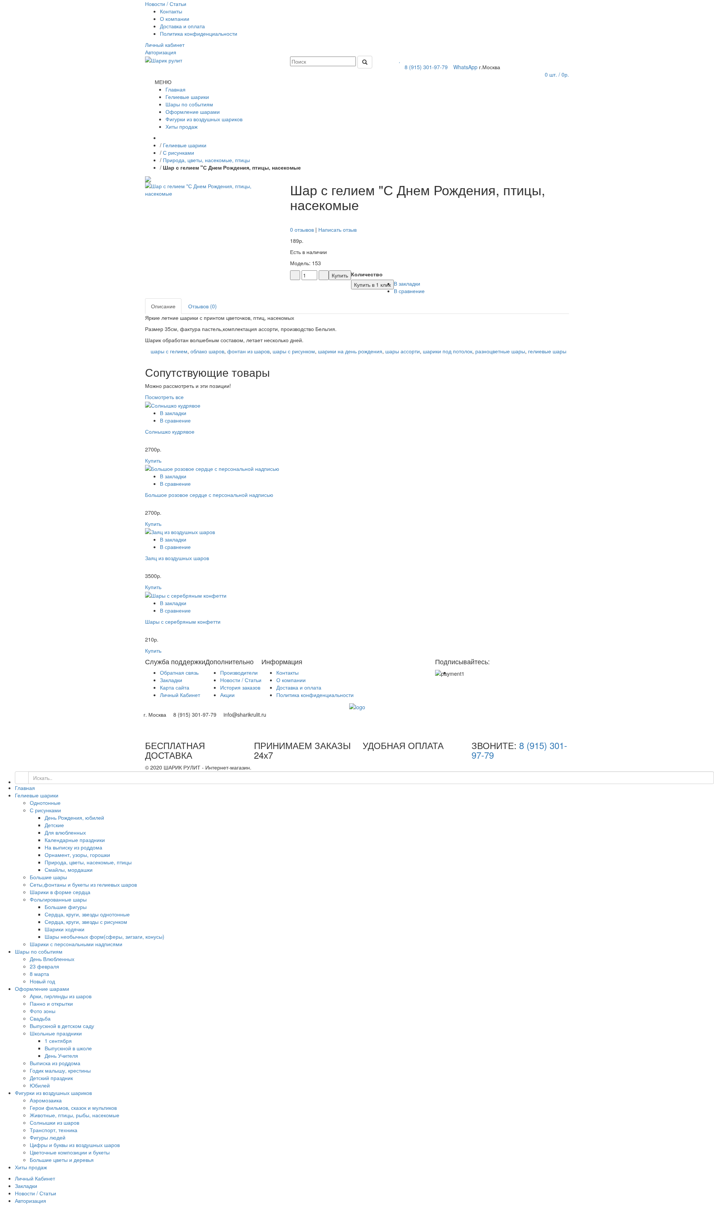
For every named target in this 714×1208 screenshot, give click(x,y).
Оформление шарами (42, 988)
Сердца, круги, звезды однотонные (87, 914)
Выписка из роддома (55, 1063)
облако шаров (207, 351)
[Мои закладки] (400, 59)
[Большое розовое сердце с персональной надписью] (212, 468)
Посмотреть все (164, 397)
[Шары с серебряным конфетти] (185, 594)
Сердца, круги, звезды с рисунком (86, 921)
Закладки (171, 680)
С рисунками (178, 152)
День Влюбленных (52, 959)
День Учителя (61, 1055)
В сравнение (175, 420)
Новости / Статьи (240, 680)
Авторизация (30, 1200)
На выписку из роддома (73, 847)
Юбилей (40, 1085)
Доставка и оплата (182, 26)
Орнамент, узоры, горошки (77, 854)
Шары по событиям (38, 951)
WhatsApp (464, 67)
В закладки (173, 413)
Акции (227, 694)
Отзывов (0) (202, 306)
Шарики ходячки (64, 929)
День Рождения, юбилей (74, 817)
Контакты (171, 11)
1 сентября (58, 1040)
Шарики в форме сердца (60, 892)
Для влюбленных (65, 832)
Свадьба (40, 1018)
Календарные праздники (75, 840)
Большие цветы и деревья (62, 1159)
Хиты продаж (31, 1167)
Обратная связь (179, 672)
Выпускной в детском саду (62, 1025)
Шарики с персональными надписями (76, 944)
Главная (25, 787)
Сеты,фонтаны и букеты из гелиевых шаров (83, 884)
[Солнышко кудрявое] (172, 404)
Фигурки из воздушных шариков (53, 1092)
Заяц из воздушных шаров (177, 558)
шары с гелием (169, 351)
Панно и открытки (51, 1003)
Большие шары (48, 877)
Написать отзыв (337, 229)
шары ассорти (402, 351)
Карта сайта (174, 687)
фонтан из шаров (248, 351)
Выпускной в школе (68, 1048)
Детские (54, 825)
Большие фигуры (66, 906)
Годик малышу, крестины (60, 1070)
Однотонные (45, 802)
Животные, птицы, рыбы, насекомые (74, 1115)
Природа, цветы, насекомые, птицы (206, 160)
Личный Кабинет (180, 694)
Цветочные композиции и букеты (70, 1152)
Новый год (42, 981)
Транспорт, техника (53, 1130)
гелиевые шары (547, 351)
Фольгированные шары (58, 899)
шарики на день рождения (350, 351)
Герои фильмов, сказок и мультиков (73, 1107)
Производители (239, 672)
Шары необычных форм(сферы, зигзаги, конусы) (104, 936)
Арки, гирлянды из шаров (60, 996)
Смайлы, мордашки (69, 869)
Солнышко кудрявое (169, 431)
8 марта (39, 973)
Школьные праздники (56, 1033)
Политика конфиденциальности (198, 33)
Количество (367, 274)
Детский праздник (51, 1078)
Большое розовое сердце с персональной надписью (209, 494)
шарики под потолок (447, 351)
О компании (174, 18)
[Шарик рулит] (163, 59)
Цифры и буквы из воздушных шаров (75, 1144)
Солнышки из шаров (54, 1122)
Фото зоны (42, 1011)
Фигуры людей (47, 1137)
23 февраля (44, 966)
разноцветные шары (500, 351)
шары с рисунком (294, 351)
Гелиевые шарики (184, 145)
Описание (163, 306)
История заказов (240, 687)
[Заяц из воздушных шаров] (180, 531)
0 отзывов (302, 229)
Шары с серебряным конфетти (183, 621)
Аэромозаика (46, 1100)
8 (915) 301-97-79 (425, 67)
